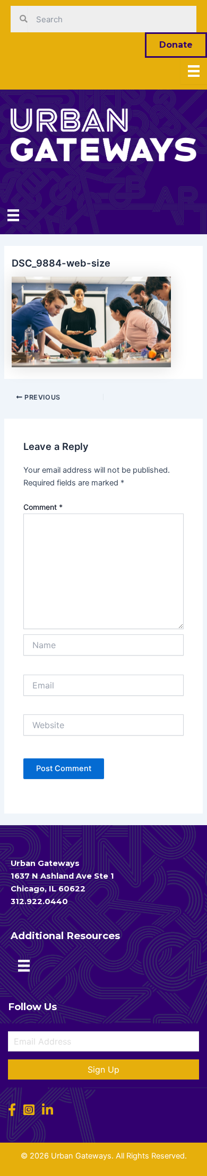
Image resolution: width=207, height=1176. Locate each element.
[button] (103, 1069)
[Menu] (193, 71)
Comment (43, 506)
